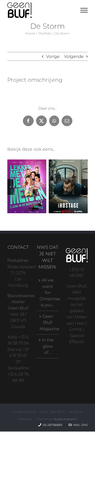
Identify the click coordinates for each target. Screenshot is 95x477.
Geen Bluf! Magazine (47, 322)
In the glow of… (48, 346)
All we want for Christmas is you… (47, 292)
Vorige (52, 56)
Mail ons (80, 425)
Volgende (74, 56)
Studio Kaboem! (65, 419)
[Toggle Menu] (84, 10)
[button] (10, 187)
